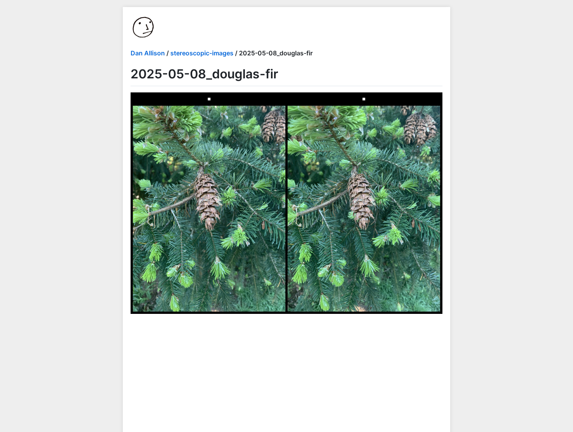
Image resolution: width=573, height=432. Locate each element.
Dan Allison (148, 53)
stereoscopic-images (201, 53)
